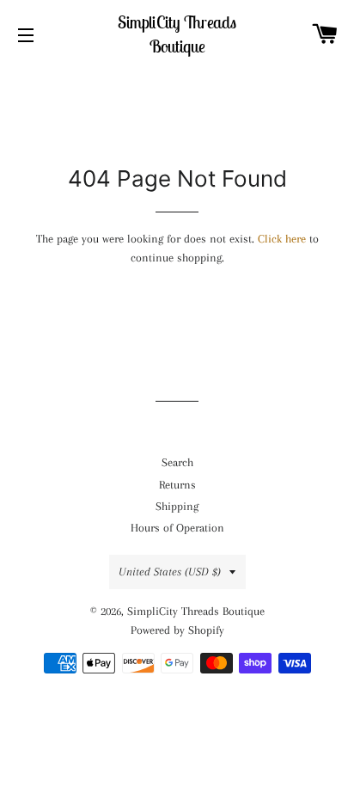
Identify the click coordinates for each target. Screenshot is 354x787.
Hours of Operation (177, 527)
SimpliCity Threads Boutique (177, 34)
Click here (282, 238)
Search (177, 462)
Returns (177, 484)
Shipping (177, 506)
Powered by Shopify (177, 630)
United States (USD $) (170, 571)
